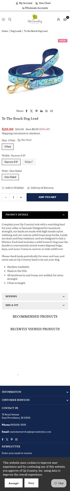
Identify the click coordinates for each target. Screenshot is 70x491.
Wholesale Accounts (36, 7)
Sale (62, 40)
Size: (17, 140)
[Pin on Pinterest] (36, 111)
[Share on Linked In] (41, 111)
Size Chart (44, 3)
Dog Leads (16, 31)
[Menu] (3, 19)
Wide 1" (29, 161)
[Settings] (58, 19)
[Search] (10, 19)
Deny (31, 483)
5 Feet (7, 146)
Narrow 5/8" (11, 161)
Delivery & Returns (41, 187)
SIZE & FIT (12, 305)
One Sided (10, 177)
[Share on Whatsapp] (46, 111)
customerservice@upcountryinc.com (30, 431)
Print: (12, 170)
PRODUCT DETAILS (17, 215)
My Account (25, 3)
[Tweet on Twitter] (31, 111)
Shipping (7, 133)
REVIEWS (11, 296)
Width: (13, 155)
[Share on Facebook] (26, 111)
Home (5, 31)
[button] (65, 19)
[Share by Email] (51, 111)
